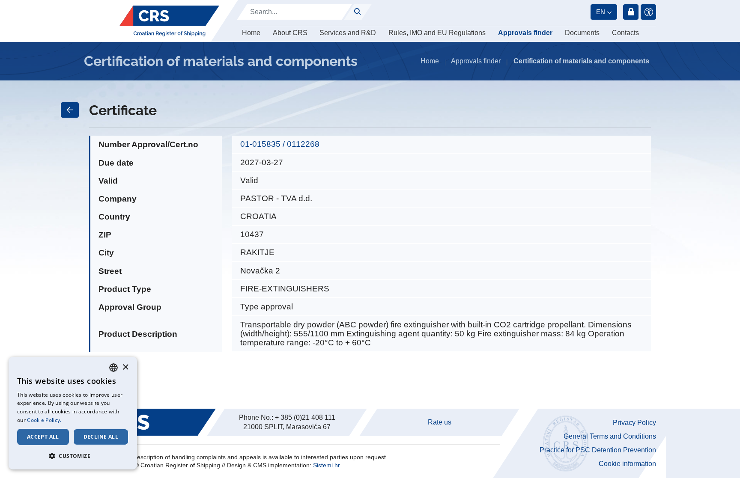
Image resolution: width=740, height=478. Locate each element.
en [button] (600, 11)
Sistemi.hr (326, 465)
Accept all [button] (43, 436)
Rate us (439, 422)
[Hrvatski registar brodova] (169, 21)
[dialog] (73, 413)
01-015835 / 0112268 (279, 144)
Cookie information (627, 463)
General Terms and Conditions (610, 436)
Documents (582, 32)
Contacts (625, 32)
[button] (72, 456)
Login (631, 12)
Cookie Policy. (44, 420)
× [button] (125, 367)
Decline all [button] (101, 436)
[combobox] (113, 367)
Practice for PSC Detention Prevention (598, 450)
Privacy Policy (634, 422)
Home (251, 32)
